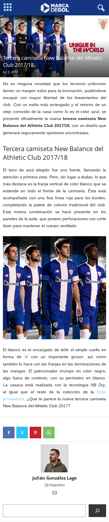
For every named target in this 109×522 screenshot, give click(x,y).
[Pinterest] (35, 432)
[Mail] (54, 493)
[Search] (97, 510)
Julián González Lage (54, 478)
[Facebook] (9, 432)
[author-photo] (54, 458)
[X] (22, 432)
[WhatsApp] (49, 432)
